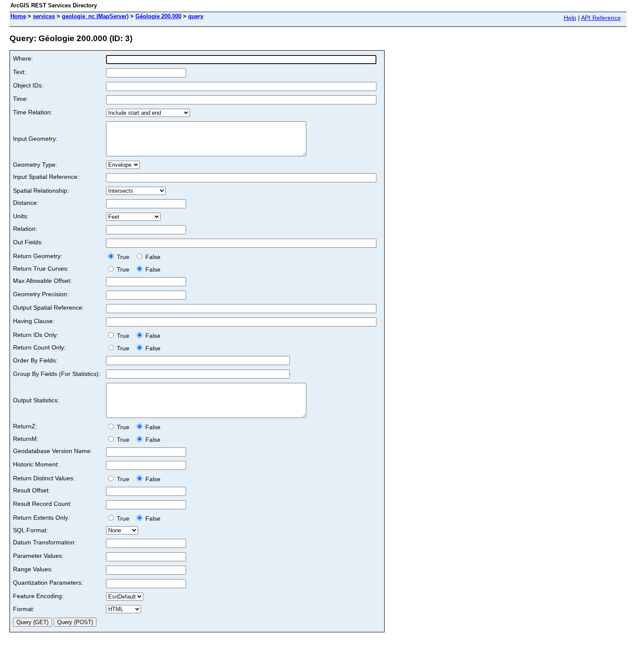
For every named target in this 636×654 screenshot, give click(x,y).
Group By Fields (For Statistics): (56, 373)
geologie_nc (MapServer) (95, 16)
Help (570, 17)
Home (18, 16)
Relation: (25, 228)
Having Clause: (34, 320)
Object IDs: (28, 85)
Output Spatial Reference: (48, 307)
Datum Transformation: (44, 542)
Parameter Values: (38, 555)
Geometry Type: (35, 164)
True (124, 256)
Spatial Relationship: (41, 190)
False (152, 256)
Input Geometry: (35, 138)
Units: (21, 216)
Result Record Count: (42, 503)
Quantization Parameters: (48, 582)
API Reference (601, 17)
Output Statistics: (36, 400)
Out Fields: (28, 242)
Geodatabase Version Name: (52, 450)
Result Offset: (31, 490)
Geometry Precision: (41, 294)
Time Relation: (32, 112)
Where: (23, 58)
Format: (24, 608)
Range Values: (33, 569)
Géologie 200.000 (158, 16)
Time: (20, 98)
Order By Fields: (35, 360)
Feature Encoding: (38, 595)
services (44, 16)
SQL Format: (30, 530)
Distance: (26, 202)
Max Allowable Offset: (42, 280)
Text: (19, 71)
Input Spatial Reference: (46, 176)
